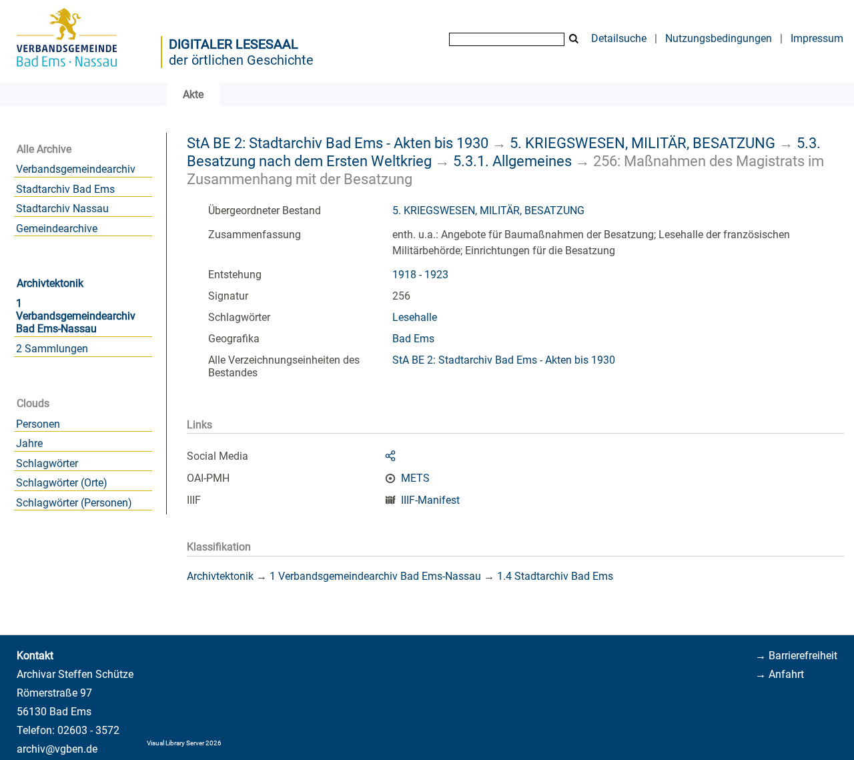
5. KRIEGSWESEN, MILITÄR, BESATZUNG (642, 142)
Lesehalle (414, 317)
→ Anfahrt (779, 674)
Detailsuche (619, 38)
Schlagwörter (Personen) (74, 502)
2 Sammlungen (52, 348)
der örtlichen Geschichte (241, 60)
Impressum (817, 38)
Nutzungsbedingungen (718, 38)
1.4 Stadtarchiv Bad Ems (555, 576)
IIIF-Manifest (430, 500)
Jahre (29, 443)
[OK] (573, 39)
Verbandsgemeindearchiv (75, 169)
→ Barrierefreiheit (796, 655)
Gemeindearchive (56, 228)
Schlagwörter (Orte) (61, 482)
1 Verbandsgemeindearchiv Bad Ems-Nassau (75, 316)
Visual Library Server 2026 (184, 743)
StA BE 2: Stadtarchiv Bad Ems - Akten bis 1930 (337, 142)
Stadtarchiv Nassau (62, 208)
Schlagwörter (47, 463)
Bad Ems (413, 338)
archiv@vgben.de (57, 749)
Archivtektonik (50, 283)
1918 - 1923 (420, 274)
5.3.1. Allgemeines (512, 160)
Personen (38, 424)
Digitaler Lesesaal (233, 44)
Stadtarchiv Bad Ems (65, 189)
